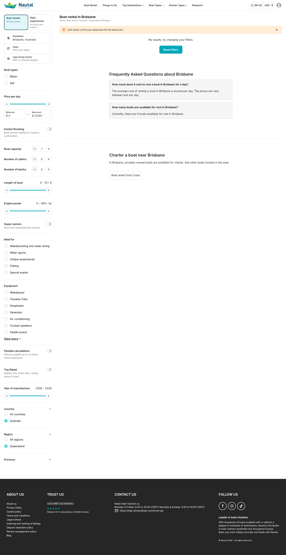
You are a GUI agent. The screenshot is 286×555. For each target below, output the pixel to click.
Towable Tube (18, 299)
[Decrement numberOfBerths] (34, 169)
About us (11, 503)
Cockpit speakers (21, 325)
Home (62, 20)
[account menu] (279, 5)
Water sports (18, 252)
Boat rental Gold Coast (125, 175)
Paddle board (18, 332)
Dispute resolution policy (20, 527)
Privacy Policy (14, 507)
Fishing (14, 265)
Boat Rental (90, 5)
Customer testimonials (60, 503)
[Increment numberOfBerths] (49, 169)
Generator (16, 312)
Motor (13, 76)
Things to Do (109, 5)
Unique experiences (22, 259)
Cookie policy (14, 511)
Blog (9, 535)
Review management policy (21, 531)
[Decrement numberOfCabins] (34, 159)
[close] (276, 29)
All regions (16, 439)
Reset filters (170, 49)
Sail (12, 83)
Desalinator (17, 305)
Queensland (94, 20)
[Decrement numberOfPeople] (34, 149)
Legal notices (14, 519)
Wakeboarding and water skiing (29, 246)
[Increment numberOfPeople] (49, 149)
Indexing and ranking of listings (24, 523)
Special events (19, 272)
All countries (17, 414)
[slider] (7, 104)
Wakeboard (17, 292)
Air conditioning (20, 319)
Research (197, 5)
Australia (83, 20)
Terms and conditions (18, 515)
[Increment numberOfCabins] (49, 159)
